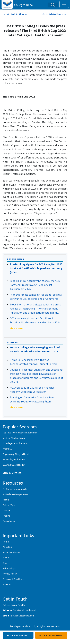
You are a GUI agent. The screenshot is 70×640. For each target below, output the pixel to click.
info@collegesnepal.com (22, 615)
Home (6, 541)
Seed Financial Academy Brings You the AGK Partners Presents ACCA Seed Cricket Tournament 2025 (35, 285)
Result (6, 499)
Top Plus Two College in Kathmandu (20, 432)
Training (6, 515)
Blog (5, 562)
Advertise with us (11, 552)
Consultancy (9, 520)
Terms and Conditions (13, 579)
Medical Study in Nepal (14, 438)
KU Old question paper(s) (15, 494)
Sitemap (7, 584)
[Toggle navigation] (64, 4)
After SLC (7, 448)
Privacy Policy (10, 573)
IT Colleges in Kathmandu (15, 443)
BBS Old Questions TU (14, 459)
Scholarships (9, 568)
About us (7, 546)
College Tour (9, 505)
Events (6, 557)
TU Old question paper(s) (15, 488)
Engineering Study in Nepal (16, 454)
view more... (17, 328)
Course (6, 510)
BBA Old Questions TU (14, 464)
